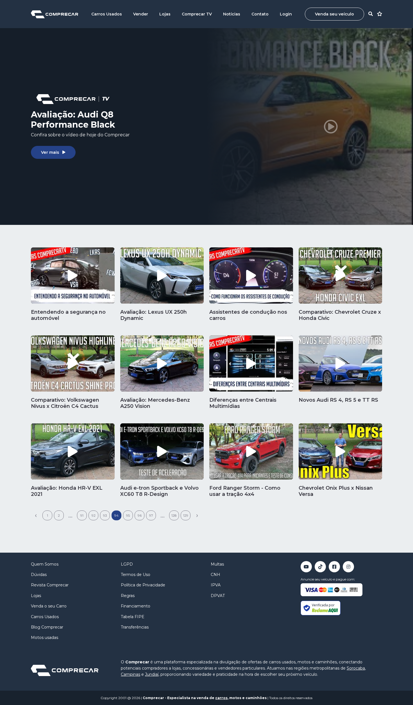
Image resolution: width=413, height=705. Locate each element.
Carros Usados (106, 14)
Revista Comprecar (50, 585)
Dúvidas (39, 574)
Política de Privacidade (143, 585)
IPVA (216, 585)
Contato (260, 14)
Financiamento (135, 606)
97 (151, 515)
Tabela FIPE (132, 616)
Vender (140, 14)
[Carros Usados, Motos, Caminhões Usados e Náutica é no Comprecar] (54, 14)
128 (174, 515)
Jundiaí (151, 674)
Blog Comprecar (47, 627)
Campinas (130, 674)
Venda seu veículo (334, 14)
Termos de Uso (135, 574)
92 (94, 515)
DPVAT (218, 595)
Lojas (165, 14)
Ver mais (50, 152)
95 (128, 515)
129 (185, 515)
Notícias (231, 14)
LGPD (127, 564)
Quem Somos (44, 564)
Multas (217, 564)
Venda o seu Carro (49, 606)
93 (105, 515)
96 (140, 515)
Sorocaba (356, 668)
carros (221, 698)
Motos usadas (44, 637)
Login (286, 14)
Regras (128, 595)
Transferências (135, 627)
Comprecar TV (197, 14)
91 (81, 515)
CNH (215, 574)
